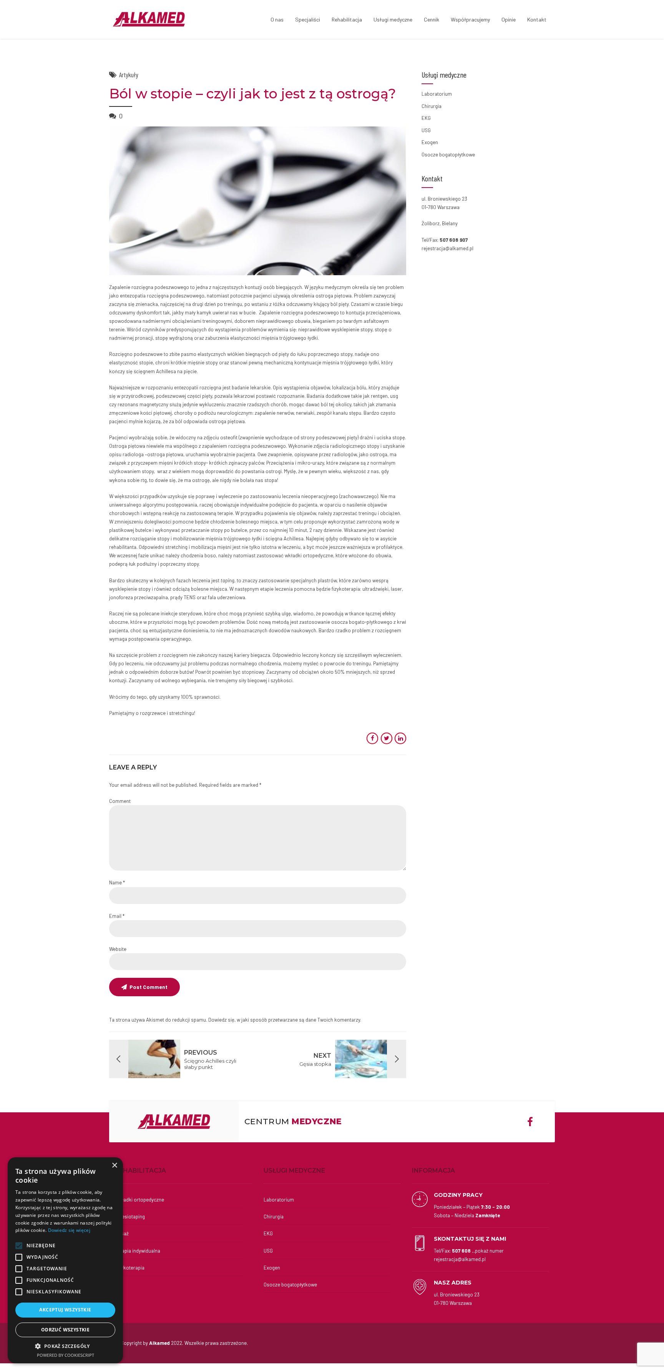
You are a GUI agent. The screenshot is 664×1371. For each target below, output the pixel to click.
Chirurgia (432, 106)
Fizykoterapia (129, 1268)
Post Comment (148, 987)
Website (117, 949)
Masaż (122, 1233)
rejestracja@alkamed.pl (447, 248)
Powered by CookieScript (65, 1355)
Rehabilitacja (347, 19)
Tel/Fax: (469, 1255)
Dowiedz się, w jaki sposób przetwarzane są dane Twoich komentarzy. (284, 1020)
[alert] (65, 1260)
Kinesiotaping (130, 1216)
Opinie (508, 19)
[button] (65, 1346)
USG (426, 130)
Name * (117, 882)
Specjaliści (307, 19)
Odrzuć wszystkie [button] (65, 1329)
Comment (120, 801)
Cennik (431, 19)
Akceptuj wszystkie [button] (65, 1309)
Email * (116, 916)
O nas (277, 19)
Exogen (430, 142)
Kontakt (536, 19)
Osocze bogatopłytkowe (448, 154)
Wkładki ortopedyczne (139, 1200)
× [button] (114, 1165)
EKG (426, 118)
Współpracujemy (470, 19)
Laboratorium (437, 94)
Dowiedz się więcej (69, 1230)
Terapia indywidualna (137, 1251)
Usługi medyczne (393, 19)
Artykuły (128, 74)
